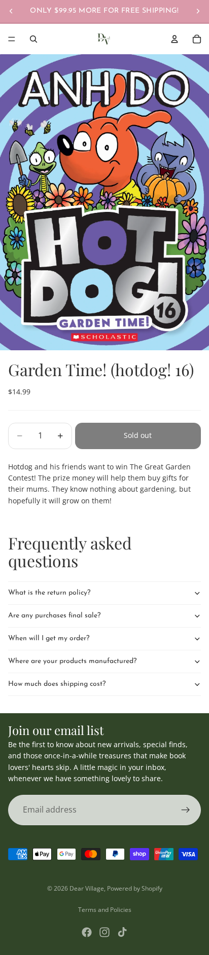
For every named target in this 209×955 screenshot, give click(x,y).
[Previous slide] (11, 11)
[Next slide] (198, 11)
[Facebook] (87, 932)
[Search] (33, 39)
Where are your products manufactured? (72, 661)
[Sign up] (185, 809)
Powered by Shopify (134, 888)
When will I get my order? (48, 638)
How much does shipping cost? (57, 684)
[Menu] (11, 39)
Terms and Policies (104, 909)
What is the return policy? (49, 593)
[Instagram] (104, 932)
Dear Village (86, 888)
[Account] (174, 39)
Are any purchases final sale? (54, 615)
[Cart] (197, 39)
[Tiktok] (122, 932)
